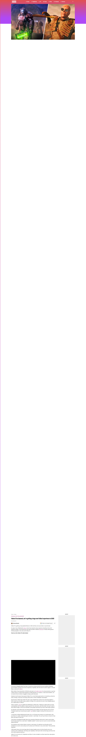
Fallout (24, 628)
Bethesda (41, 629)
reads (20, 704)
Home (12, 614)
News (15, 614)
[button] (54, 623)
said (31, 711)
